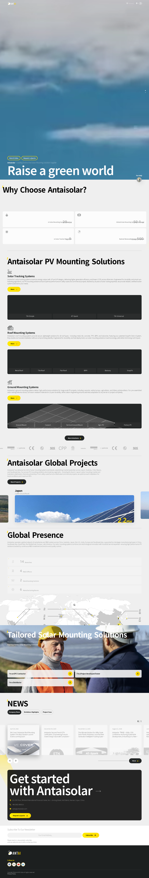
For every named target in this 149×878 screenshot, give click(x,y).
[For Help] (139, 179)
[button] (9, 760)
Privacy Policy (11, 874)
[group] (21, 740)
